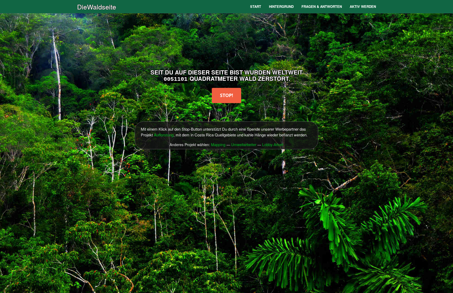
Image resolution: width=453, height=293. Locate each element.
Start (255, 6)
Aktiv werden (363, 6)
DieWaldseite (96, 6)
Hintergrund (281, 6)
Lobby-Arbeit (272, 144)
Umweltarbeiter (243, 144)
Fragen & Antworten (321, 6)
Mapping (218, 144)
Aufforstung (164, 134)
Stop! (226, 95)
